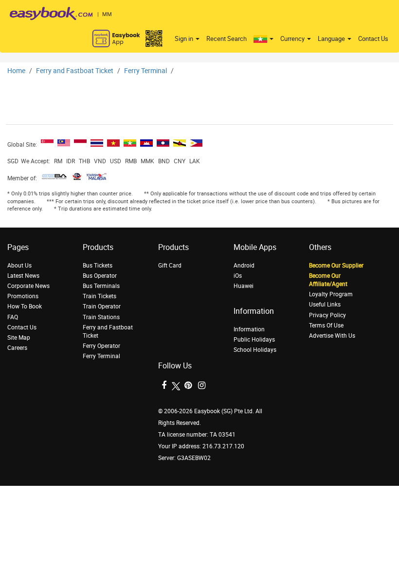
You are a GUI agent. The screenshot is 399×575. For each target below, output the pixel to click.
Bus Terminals (101, 286)
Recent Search (226, 38)
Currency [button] (293, 38)
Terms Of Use (326, 325)
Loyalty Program (331, 294)
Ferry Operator (101, 346)
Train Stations (101, 317)
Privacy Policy (327, 315)
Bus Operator (100, 275)
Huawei (244, 286)
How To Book (24, 306)
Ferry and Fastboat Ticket (74, 71)
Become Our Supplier (336, 265)
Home (16, 71)
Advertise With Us (332, 335)
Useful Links (325, 304)
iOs (238, 275)
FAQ (12, 317)
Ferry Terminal (145, 71)
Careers (17, 348)
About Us (19, 265)
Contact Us (373, 38)
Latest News (23, 275)
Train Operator (102, 306)
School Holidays (255, 349)
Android (244, 265)
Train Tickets (99, 296)
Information (249, 329)
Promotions (22, 296)
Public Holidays (254, 339)
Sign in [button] (185, 38)
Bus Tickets (97, 265)
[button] (263, 39)
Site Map (18, 337)
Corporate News (28, 286)
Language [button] (332, 38)
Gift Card (169, 265)
